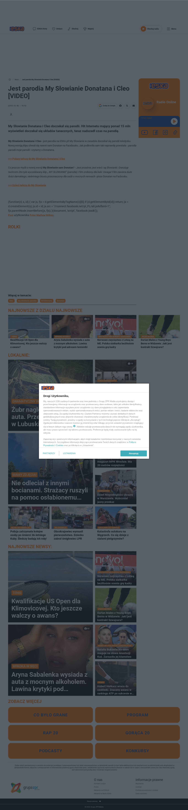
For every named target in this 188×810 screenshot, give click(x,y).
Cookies (59, 445)
